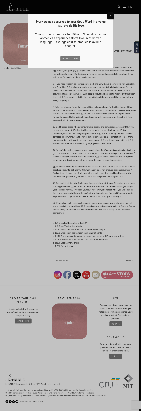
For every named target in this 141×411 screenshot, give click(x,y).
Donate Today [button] (70, 58)
